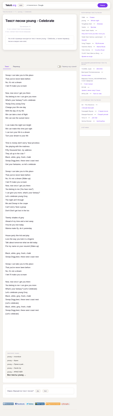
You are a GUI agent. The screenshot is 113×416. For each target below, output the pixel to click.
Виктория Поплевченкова (91, 72)
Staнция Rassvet (87, 114)
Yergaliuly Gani (87, 24)
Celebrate (28, 12)
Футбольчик (99, 43)
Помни (92, 17)
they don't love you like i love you (93, 34)
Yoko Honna (86, 50)
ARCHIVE (99, 69)
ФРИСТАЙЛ (18, 372)
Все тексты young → (16, 375)
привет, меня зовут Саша (91, 90)
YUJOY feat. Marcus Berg (90, 53)
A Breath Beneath (88, 108)
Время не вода (87, 56)
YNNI (83, 17)
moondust (17, 356)
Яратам (93, 27)
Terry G (84, 118)
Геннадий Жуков (87, 111)
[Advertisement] (39, 57)
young (20, 12)
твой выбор (100, 121)
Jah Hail (94, 118)
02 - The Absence (88, 105)
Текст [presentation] (7, 66)
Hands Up (17, 368)
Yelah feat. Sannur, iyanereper (92, 37)
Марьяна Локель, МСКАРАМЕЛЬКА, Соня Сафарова (94, 80)
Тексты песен (7, 12)
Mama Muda (101, 47)
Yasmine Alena (87, 47)
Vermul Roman (86, 121)
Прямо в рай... (19, 364)
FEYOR (84, 87)
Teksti (10, 5)
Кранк (16, 360)
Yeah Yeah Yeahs (88, 30)
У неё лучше (88, 84)
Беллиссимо (86, 75)
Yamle (84, 27)
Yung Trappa (86, 43)
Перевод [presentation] (16, 66)
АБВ (20, 5)
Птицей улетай (103, 114)
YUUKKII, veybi (86, 69)
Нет (45, 391)
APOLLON (85, 93)
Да (38, 391)
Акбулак (100, 24)
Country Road (99, 50)
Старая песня (103, 111)
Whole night (95, 20)
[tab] (7, 66)
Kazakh (84, 40)
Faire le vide (97, 93)
